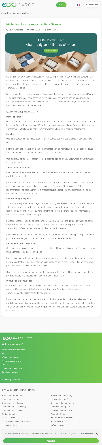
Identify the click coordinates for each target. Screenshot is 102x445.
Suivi (61, 5)
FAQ (3, 354)
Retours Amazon (57, 421)
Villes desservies (8, 418)
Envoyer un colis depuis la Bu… (62, 403)
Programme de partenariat (11, 361)
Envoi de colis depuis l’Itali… (61, 399)
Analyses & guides (21, 13)
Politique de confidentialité (12, 368)
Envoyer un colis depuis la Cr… (62, 407)
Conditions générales (10, 372)
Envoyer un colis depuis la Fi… (62, 410)
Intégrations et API (58, 425)
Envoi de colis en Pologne (11, 399)
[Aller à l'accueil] (51, 338)
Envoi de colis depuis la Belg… (62, 396)
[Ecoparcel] (20, 5)
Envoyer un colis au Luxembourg (14, 407)
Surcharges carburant (10, 425)
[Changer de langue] (78, 4)
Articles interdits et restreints (62, 418)
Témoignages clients (10, 357)
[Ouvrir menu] (71, 5)
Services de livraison (9, 414)
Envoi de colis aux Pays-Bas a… (13, 396)
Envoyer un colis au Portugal (12, 410)
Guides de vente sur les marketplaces (16, 421)
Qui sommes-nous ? (12, 344)
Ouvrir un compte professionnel (13, 350)
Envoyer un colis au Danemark (13, 403)
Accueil (4, 13)
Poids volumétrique (58, 414)
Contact (5, 365)
